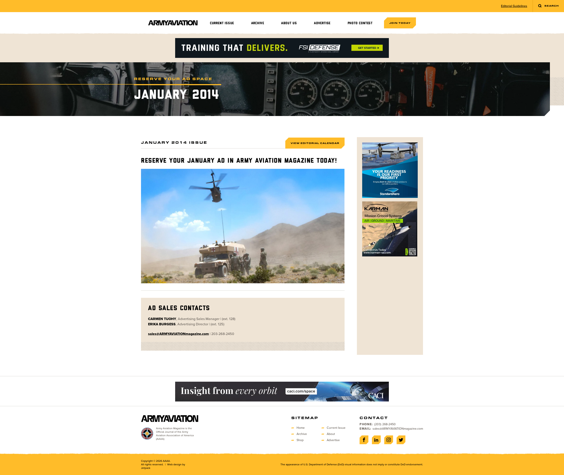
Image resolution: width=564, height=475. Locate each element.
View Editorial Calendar (315, 143)
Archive (257, 23)
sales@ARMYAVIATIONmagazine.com (398, 428)
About (331, 434)
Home (301, 427)
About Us (289, 23)
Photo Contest (360, 23)
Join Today (400, 22)
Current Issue (222, 23)
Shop (300, 440)
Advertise (322, 23)
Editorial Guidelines (514, 6)
